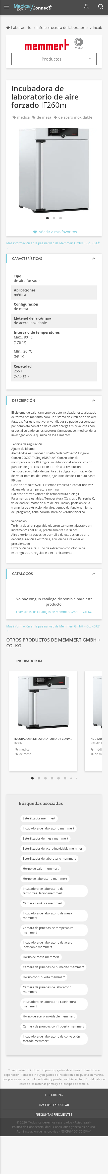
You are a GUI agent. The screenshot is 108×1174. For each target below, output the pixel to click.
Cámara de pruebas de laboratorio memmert (47, 989)
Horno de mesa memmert (41, 957)
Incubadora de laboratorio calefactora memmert (49, 1004)
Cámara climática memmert (42, 903)
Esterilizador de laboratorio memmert (49, 858)
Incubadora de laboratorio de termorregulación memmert (43, 891)
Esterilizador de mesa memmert (45, 838)
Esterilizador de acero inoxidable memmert (53, 848)
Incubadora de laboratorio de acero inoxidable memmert (47, 944)
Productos (52, 59)
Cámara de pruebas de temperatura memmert (48, 930)
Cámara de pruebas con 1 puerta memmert (53, 1026)
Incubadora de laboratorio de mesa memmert (47, 915)
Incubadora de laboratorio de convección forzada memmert (51, 1038)
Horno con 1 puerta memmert (44, 977)
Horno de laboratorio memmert (45, 878)
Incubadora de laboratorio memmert (48, 828)
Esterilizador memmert (39, 818)
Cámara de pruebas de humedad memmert (53, 967)
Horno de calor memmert (41, 868)
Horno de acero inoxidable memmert (49, 1016)
